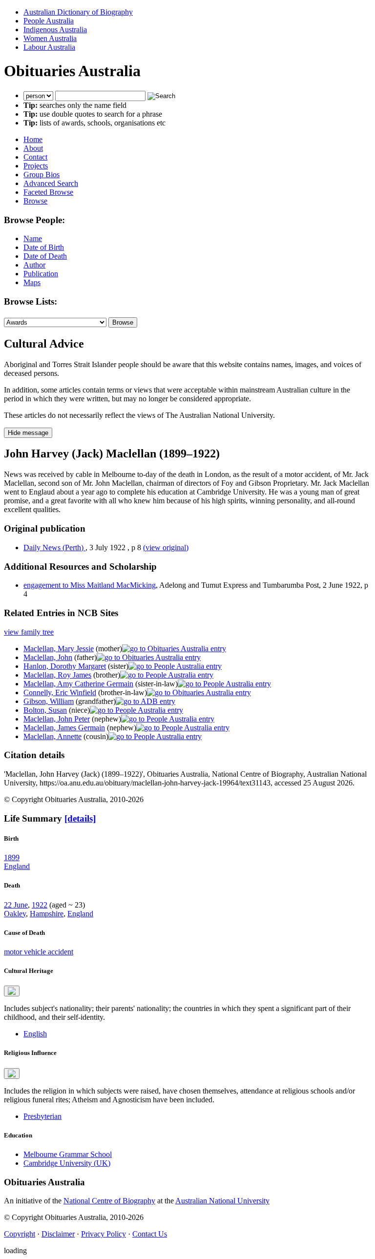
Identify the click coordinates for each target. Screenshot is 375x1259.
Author (34, 265)
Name (32, 238)
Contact (35, 157)
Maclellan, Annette (52, 736)
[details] (80, 818)
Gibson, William (48, 701)
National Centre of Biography (109, 1201)
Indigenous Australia (55, 29)
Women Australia (50, 38)
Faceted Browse (48, 192)
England (17, 866)
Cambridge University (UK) (66, 1163)
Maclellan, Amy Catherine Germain (78, 684)
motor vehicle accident (38, 952)
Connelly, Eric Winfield (59, 692)
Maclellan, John (47, 657)
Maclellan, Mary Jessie (58, 648)
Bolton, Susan (45, 710)
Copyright (19, 1234)
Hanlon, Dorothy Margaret (64, 666)
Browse (35, 201)
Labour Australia (49, 47)
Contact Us (149, 1234)
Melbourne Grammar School (67, 1154)
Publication (40, 273)
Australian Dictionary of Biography (78, 12)
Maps (32, 282)
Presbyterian (42, 1116)
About (33, 148)
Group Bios (41, 174)
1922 (39, 905)
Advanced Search (50, 183)
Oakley (15, 913)
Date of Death (45, 256)
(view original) (165, 547)
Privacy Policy (103, 1234)
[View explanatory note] (12, 991)
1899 (12, 857)
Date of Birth (43, 247)
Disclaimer (58, 1234)
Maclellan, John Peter (56, 719)
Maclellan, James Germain (64, 727)
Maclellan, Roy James (57, 675)
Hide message (28, 432)
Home (32, 139)
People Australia (48, 21)
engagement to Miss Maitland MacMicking (89, 585)
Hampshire (46, 913)
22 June (16, 905)
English (35, 1034)
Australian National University (222, 1201)
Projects (35, 166)
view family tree (29, 632)
